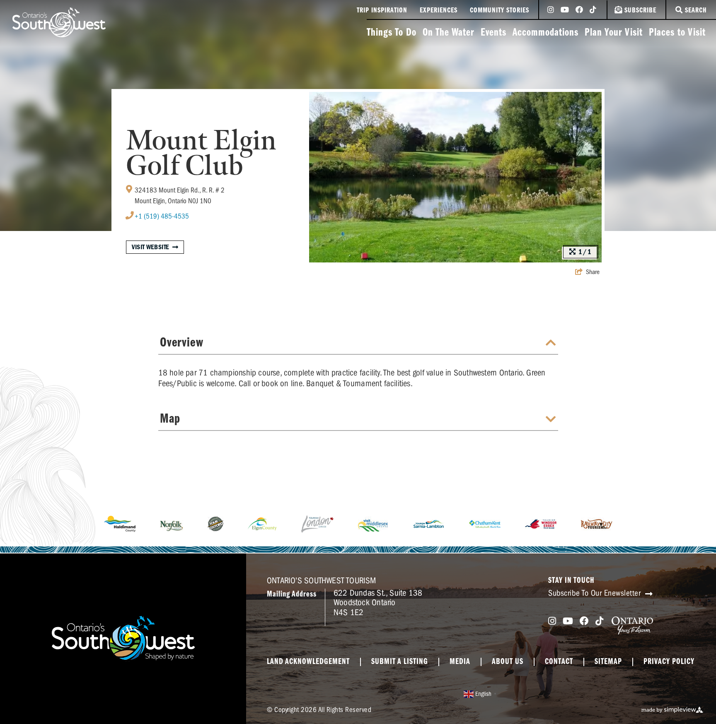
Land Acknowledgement (308, 662)
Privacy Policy (668, 662)
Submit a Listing (399, 662)
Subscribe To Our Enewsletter (595, 593)
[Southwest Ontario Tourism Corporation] (59, 22)
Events (493, 32)
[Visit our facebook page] (579, 10)
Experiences (438, 10)
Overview (181, 343)
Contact (559, 662)
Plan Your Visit (614, 32)
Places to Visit (677, 32)
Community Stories (499, 10)
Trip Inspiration (382, 10)
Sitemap (608, 662)
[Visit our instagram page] (550, 10)
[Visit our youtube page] (565, 10)
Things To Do (391, 32)
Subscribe (640, 10)
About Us (507, 662)
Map (170, 419)
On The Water (448, 32)
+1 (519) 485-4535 (162, 216)
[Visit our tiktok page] (593, 10)
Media (460, 662)
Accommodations (545, 32)
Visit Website (150, 247)
